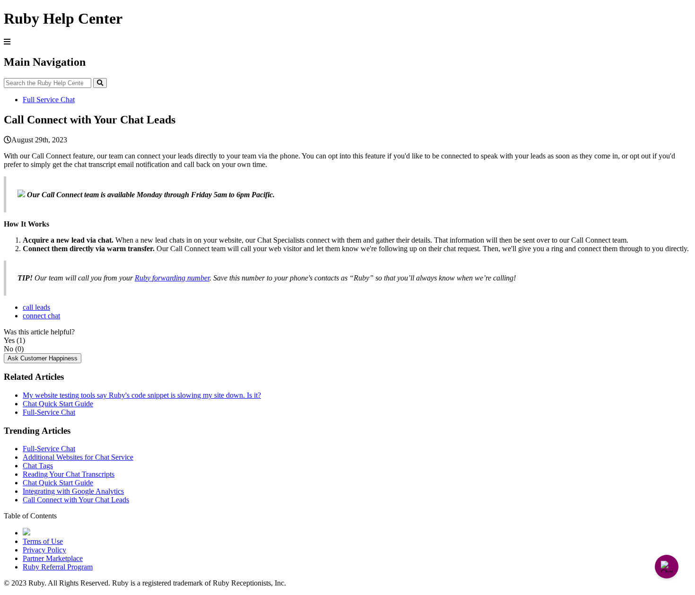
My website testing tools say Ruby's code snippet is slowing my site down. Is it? (142, 395)
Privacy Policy (44, 550)
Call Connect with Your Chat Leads (76, 500)
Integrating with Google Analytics (73, 491)
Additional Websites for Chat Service (78, 457)
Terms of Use (43, 541)
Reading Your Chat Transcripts (68, 474)
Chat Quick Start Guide (58, 404)
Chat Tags (38, 466)
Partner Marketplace (53, 558)
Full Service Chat (49, 100)
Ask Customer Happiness (43, 358)
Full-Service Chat (49, 412)
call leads (36, 307)
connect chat (41, 316)
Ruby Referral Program (58, 567)
